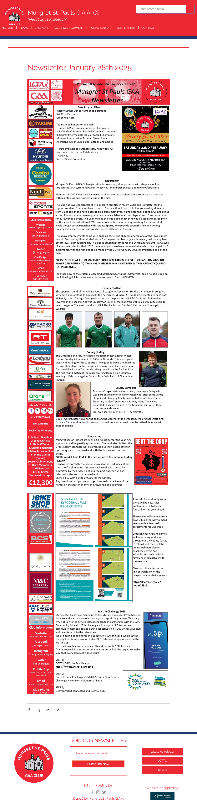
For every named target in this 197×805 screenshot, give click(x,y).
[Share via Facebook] (29, 710)
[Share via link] (57, 710)
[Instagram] (98, 792)
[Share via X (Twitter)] (38, 710)
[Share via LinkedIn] (48, 710)
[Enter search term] (190, 9)
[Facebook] (92, 792)
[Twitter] (104, 792)
